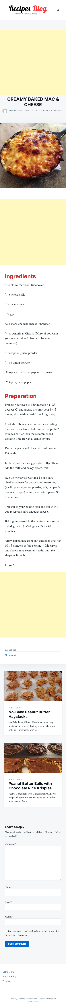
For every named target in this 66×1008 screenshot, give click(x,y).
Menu (62, 10)
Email (8, 902)
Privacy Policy (9, 976)
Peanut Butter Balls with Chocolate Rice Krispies (30, 785)
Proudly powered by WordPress (24, 999)
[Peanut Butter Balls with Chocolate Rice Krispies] (33, 758)
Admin (12, 110)
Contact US (8, 971)
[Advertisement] (33, 62)
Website (9, 916)
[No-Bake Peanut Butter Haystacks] (33, 686)
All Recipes (10, 655)
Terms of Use (9, 981)
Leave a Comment (53, 110)
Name (9, 887)
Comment (10, 843)
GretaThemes (33, 1001)
